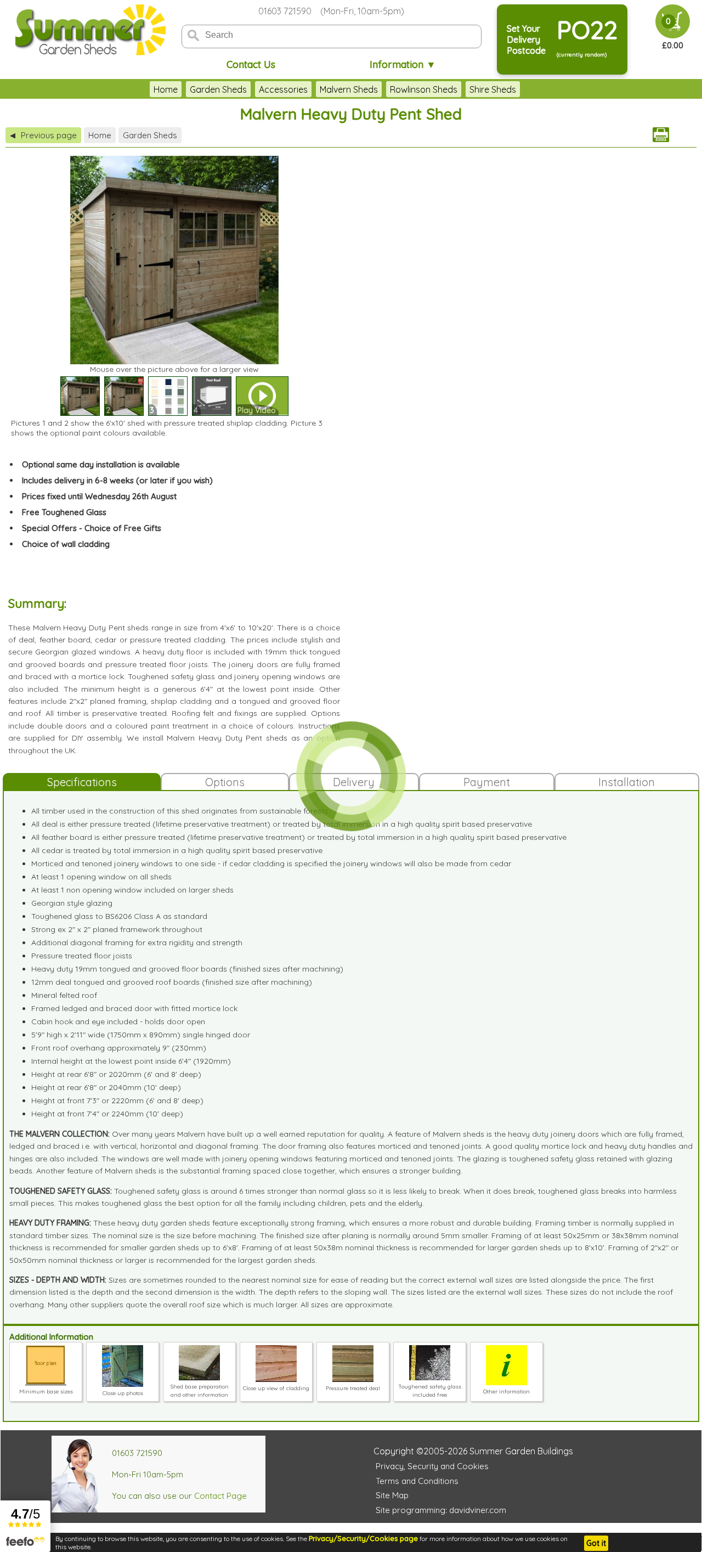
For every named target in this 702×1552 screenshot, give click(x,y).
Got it (596, 1543)
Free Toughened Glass (64, 512)
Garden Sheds (218, 89)
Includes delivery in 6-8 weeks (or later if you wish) (117, 480)
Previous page (43, 135)
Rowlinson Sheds (423, 89)
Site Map (392, 1495)
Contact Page (220, 1496)
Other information (506, 1391)
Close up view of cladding (276, 1388)
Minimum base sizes (46, 1391)
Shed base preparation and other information (200, 1390)
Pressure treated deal (353, 1388)
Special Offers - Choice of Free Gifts (91, 528)
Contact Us (251, 64)
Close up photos (123, 1393)
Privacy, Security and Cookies (432, 1466)
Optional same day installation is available (101, 464)
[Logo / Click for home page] (89, 31)
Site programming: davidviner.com (441, 1510)
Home (166, 89)
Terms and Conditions (417, 1481)
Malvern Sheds (349, 89)
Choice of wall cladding (66, 544)
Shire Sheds (492, 89)
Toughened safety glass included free (429, 1390)
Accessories (283, 89)
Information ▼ (403, 64)
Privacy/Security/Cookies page (363, 1538)
